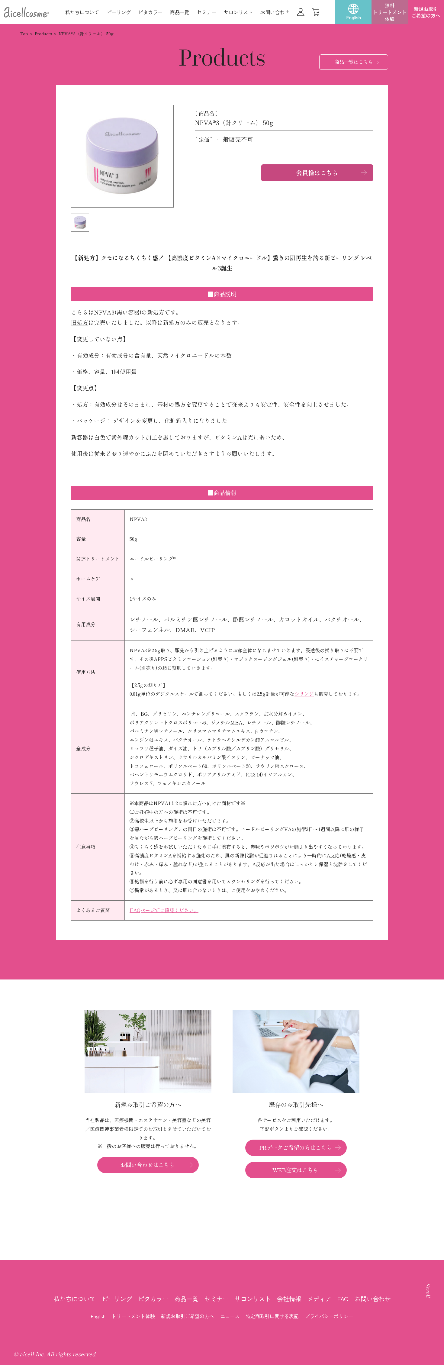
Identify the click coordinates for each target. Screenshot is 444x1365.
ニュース (230, 1316)
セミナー (206, 12)
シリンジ (304, 694)
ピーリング (119, 12)
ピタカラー (150, 12)
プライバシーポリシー (329, 1316)
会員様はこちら (317, 173)
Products (43, 34)
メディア (319, 1298)
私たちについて (82, 12)
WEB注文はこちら (295, 1170)
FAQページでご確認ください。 (164, 910)
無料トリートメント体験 (390, 12)
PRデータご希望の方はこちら (295, 1147)
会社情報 (289, 1298)
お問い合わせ (274, 12)
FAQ (343, 1298)
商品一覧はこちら (353, 62)
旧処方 (79, 322)
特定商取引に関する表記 (272, 1316)
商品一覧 (179, 12)
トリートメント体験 (133, 1316)
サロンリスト (238, 12)
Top (24, 34)
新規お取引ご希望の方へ (425, 12)
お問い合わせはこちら (147, 1165)
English (98, 1316)
